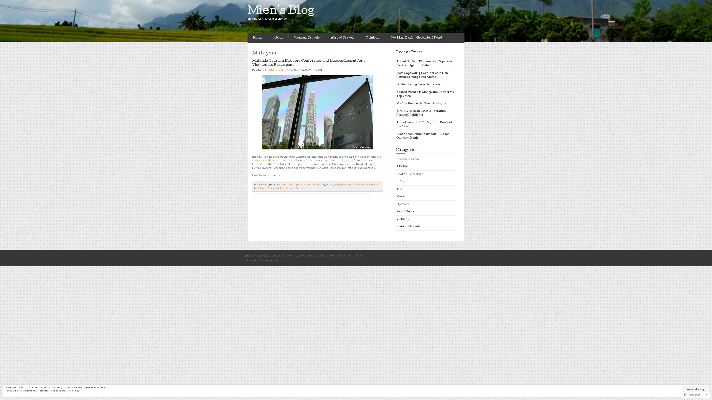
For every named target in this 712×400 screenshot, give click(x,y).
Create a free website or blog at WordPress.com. (274, 255)
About (278, 37)
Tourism (272, 188)
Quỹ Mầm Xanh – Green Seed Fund (416, 37)
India (400, 182)
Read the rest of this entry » (267, 175)
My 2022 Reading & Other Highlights (421, 103)
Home (257, 37)
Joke (399, 189)
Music (400, 197)
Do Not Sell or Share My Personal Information (334, 255)
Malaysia (365, 184)
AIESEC (402, 167)
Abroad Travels (343, 37)
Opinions (372, 37)
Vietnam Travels (307, 37)
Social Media (311, 184)
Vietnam (281, 188)
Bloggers (339, 184)
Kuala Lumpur (352, 184)
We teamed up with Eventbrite (263, 260)
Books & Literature (409, 174)
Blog (332, 184)
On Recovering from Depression (419, 85)
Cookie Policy (72, 390)
